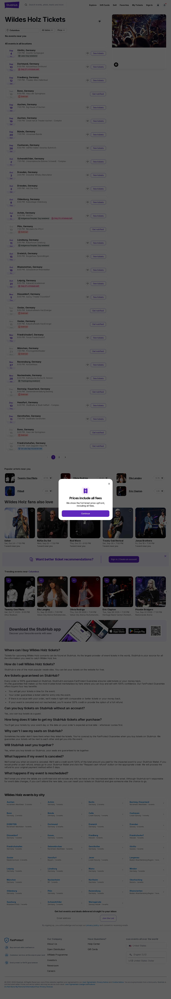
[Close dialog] (109, 484)
